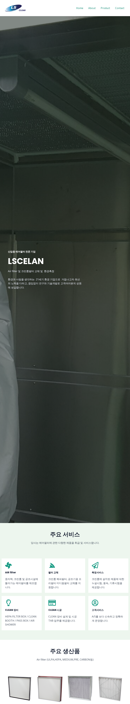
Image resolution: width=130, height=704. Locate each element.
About (92, 8)
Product (105, 8)
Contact (119, 8)
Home (79, 8)
